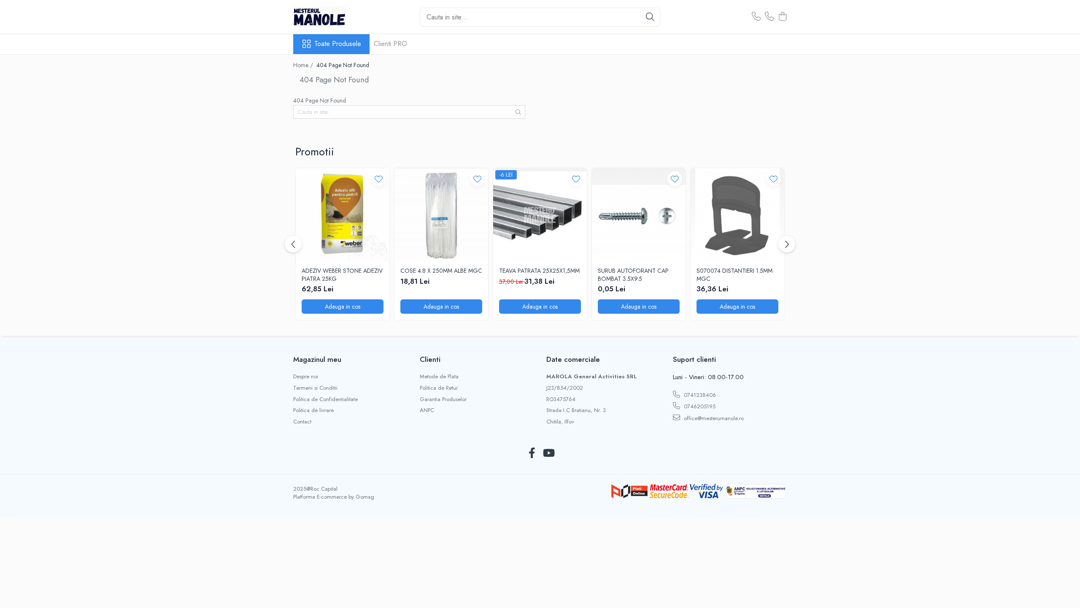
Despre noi (305, 376)
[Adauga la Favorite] (378, 178)
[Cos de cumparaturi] (782, 17)
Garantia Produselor (443, 399)
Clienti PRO (390, 44)
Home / (304, 65)
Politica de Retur (439, 388)
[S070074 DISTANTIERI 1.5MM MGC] (737, 215)
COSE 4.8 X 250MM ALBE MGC (441, 270)
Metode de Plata (439, 376)
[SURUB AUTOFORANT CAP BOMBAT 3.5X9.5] (639, 215)
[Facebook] (531, 453)
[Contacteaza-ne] (756, 17)
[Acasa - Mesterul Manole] (335, 16)
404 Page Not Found (342, 65)
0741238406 (699, 395)
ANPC (427, 410)
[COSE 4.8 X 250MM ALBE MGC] (441, 215)
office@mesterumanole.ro (713, 418)
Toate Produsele (337, 44)
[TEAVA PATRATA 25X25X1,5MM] (540, 215)
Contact (302, 422)
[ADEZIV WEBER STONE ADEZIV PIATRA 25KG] (342, 215)
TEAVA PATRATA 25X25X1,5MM (539, 270)
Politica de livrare (313, 410)
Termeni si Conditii (315, 388)
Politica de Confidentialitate (325, 399)
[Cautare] (650, 17)
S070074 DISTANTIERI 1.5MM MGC (734, 274)
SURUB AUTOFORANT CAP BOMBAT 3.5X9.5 (633, 274)
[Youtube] (548, 453)
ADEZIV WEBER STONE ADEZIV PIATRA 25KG (342, 274)
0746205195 (699, 406)
